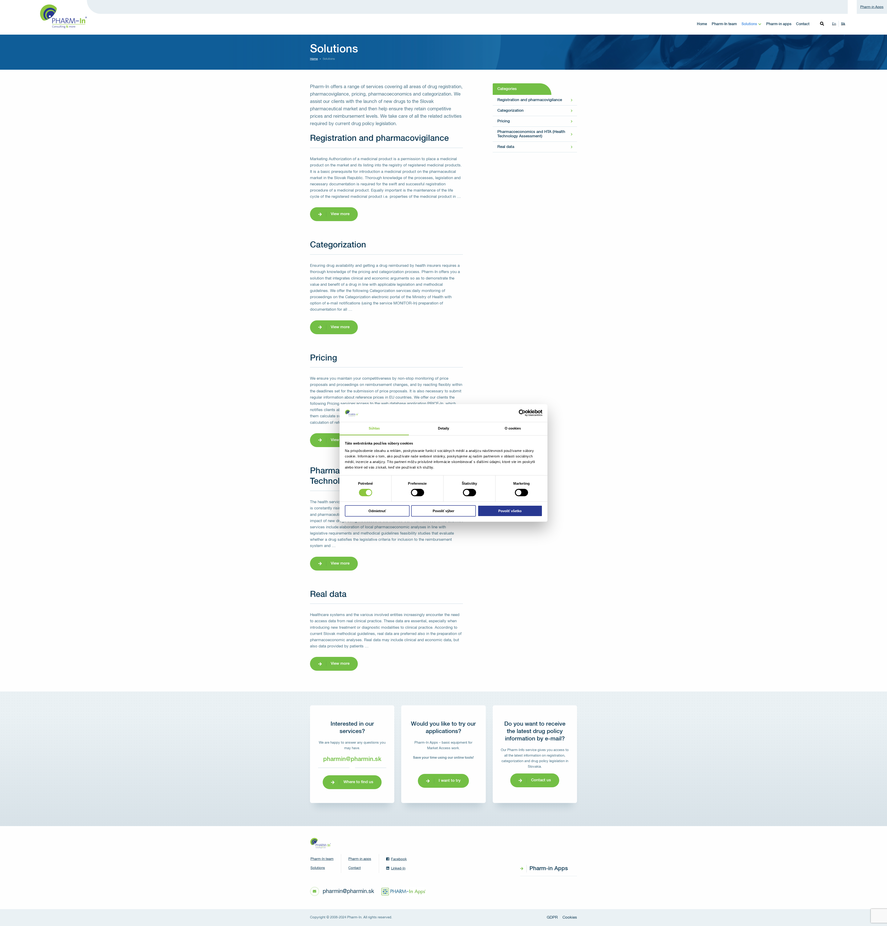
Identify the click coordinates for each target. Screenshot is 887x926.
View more (340, 214)
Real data (505, 147)
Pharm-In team (724, 24)
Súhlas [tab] (374, 428)
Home (702, 24)
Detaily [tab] (443, 428)
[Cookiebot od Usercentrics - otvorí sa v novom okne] (522, 412)
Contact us (541, 780)
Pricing (503, 121)
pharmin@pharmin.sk (352, 759)
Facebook (399, 859)
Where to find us (358, 782)
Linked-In (398, 868)
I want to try (450, 781)
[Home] (63, 16)
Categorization (510, 111)
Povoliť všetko (510, 511)
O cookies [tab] (513, 428)
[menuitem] (702, 24)
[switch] (417, 492)
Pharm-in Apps (872, 7)
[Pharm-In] (320, 843)
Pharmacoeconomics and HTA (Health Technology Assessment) (531, 134)
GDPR (552, 918)
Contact (802, 24)
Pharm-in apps (778, 24)
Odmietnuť (377, 511)
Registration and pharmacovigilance (529, 100)
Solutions (749, 24)
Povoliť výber (443, 511)
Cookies (569, 918)
